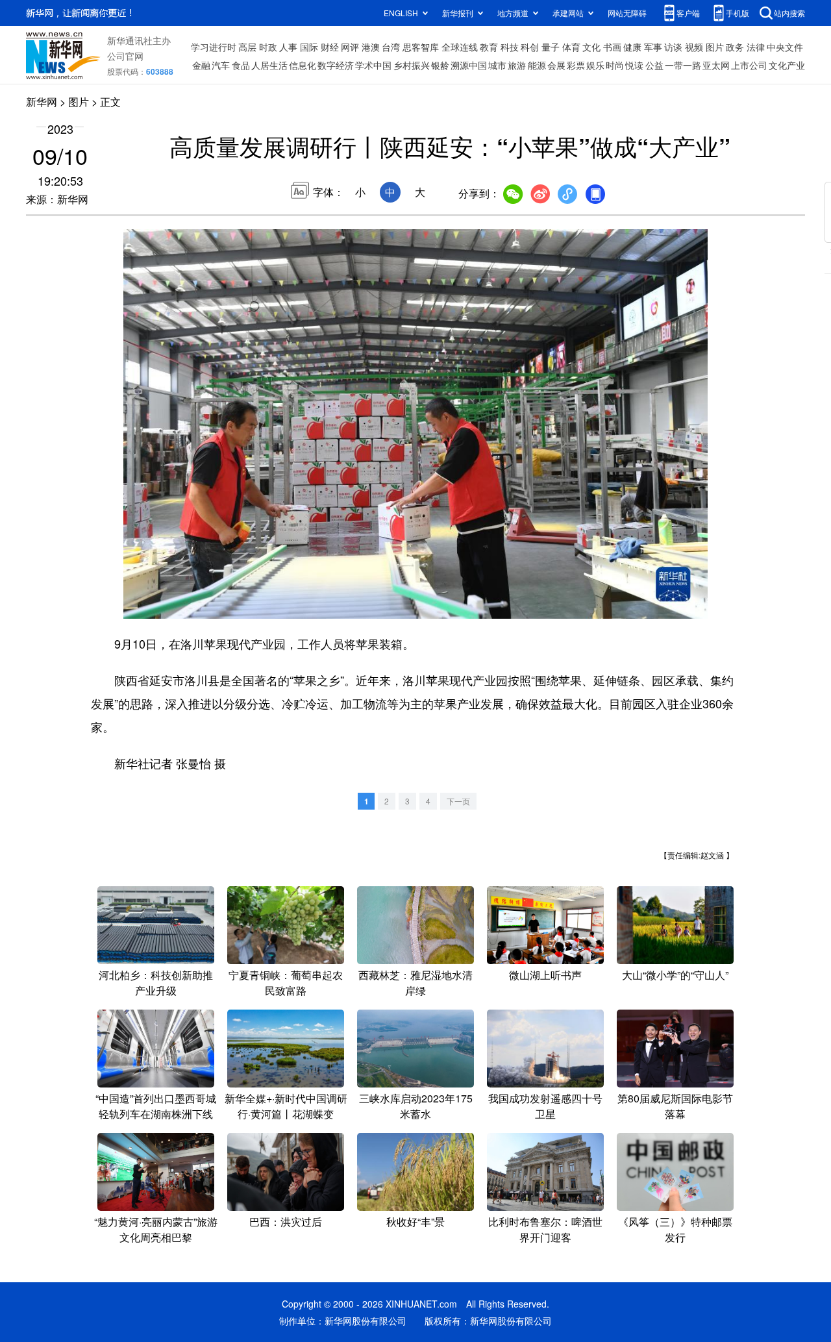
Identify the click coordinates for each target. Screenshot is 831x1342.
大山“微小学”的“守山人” (675, 974)
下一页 (458, 800)
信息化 (302, 64)
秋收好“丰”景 (415, 1221)
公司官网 (125, 55)
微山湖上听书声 (545, 974)
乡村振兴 (411, 64)
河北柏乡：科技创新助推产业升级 (156, 982)
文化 (591, 46)
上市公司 (749, 64)
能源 (537, 64)
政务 (735, 46)
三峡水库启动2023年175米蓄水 (416, 1106)
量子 (550, 46)
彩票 (576, 64)
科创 (530, 46)
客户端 (688, 12)
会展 (556, 64)
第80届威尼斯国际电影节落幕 (675, 1106)
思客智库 (421, 46)
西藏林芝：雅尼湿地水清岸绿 (415, 982)
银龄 (440, 64)
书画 (612, 46)
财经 (330, 46)
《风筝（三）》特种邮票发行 (675, 1229)
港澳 (371, 46)
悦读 (634, 64)
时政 (268, 46)
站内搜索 (789, 12)
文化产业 (787, 64)
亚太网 (716, 64)
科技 (510, 46)
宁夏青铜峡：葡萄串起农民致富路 (286, 982)
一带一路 (683, 64)
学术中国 (373, 64)
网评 (350, 46)
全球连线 (459, 46)
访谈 (673, 46)
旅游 (517, 64)
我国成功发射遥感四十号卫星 (545, 1106)
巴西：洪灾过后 (285, 1221)
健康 (632, 46)
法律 (756, 46)
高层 (247, 46)
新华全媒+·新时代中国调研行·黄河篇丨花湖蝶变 (286, 1106)
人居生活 (269, 64)
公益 (654, 64)
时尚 (615, 64)
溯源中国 (469, 64)
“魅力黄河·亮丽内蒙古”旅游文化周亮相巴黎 (155, 1229)
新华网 (41, 101)
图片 (715, 46)
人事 (288, 46)
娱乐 (595, 64)
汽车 (221, 64)
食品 (241, 64)
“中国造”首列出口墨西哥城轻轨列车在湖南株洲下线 (155, 1106)
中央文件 (785, 46)
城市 (497, 64)
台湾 (391, 46)
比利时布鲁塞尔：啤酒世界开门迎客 (545, 1229)
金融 (201, 64)
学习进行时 (213, 46)
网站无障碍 (627, 12)
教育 (489, 46)
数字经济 (335, 64)
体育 (571, 46)
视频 (694, 46)
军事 (653, 46)
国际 (309, 46)
